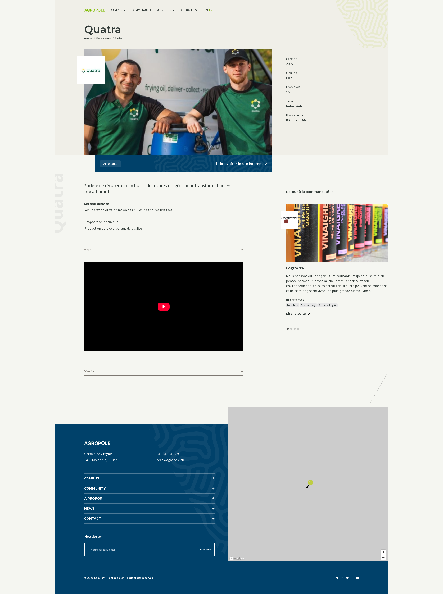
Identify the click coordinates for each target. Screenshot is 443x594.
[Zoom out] (383, 557)
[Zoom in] (383, 552)
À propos (164, 10)
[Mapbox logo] (237, 558)
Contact (92, 518)
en (206, 10)
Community (95, 488)
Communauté (141, 10)
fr (210, 10)
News (89, 508)
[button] (288, 329)
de (215, 10)
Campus (116, 10)
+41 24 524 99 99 (168, 454)
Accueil (88, 37)
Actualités (188, 10)
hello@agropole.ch (170, 460)
